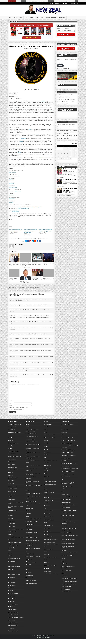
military (23, 238)
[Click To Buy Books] (31, 38)
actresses (21, 141)
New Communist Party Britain (50, 557)
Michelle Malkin (11, 526)
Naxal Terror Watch (12, 531)
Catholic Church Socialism (62, 103)
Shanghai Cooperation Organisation (69, 510)
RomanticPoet (11, 563)
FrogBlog (46, 454)
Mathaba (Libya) (47, 571)
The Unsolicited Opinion (13, 604)
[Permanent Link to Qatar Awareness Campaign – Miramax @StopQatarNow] (31, 68)
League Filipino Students (67, 486)
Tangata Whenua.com (48, 502)
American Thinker (12, 435)
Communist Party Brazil (49, 519)
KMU (63, 479)
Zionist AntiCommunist (13, 630)
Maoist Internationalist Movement (69, 553)
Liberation (46, 478)
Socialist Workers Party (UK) (50, 565)
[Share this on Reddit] (35, 241)
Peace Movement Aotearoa (49, 494)
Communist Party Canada (31, 433)
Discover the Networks (13, 477)
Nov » (61, 161)
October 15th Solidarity (49, 492)
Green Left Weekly (66, 457)
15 (64, 153)
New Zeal (11, 202)
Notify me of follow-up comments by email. (19, 407)
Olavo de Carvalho (12, 539)
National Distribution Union (50, 481)
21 (61, 156)
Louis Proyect (29, 513)
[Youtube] (74, 3)
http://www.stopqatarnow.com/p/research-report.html (30, 207)
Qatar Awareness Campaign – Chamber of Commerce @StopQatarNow (30, 231)
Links (63, 491)
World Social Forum (66, 589)
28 (61, 158)
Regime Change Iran (12, 555)
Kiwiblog (46, 429)
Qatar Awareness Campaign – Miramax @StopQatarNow (31, 46)
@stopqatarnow (15, 211)
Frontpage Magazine (12, 488)
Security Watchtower (12, 571)
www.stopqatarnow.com (23, 208)
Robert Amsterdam (12, 561)
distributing (23, 138)
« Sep (58, 161)
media (14, 238)
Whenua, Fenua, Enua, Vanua (68, 515)
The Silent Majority (12, 598)
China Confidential (12, 459)
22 (64, 156)
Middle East (20, 44)
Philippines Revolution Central (68, 504)
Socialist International (66, 570)
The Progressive (29, 569)
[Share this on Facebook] (28, 241)
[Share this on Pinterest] (30, 241)
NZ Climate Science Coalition (50, 437)
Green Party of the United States (33, 496)
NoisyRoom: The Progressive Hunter (16, 537)
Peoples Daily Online (66, 499)
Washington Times (13, 187)
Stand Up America (17, 191)
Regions (31, 17)
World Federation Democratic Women (70, 578)
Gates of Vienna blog (12, 491)
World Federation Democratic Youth (69, 581)
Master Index (62, 17)
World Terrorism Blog (12, 625)
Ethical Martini (47, 452)
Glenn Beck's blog (11, 494)
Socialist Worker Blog (48, 500)
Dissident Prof (11, 480)
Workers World (29, 577)
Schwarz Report (11, 569)
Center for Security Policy (14, 175)
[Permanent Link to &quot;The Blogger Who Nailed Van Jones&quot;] (48, 273)
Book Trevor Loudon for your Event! (49, 17)
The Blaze (10, 579)
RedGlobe (64, 561)
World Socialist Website (67, 591)
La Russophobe (11, 521)
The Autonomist (11, 577)
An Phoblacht (46, 534)
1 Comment (72, 180)
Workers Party (47, 513)
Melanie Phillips (11, 523)
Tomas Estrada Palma (12, 609)
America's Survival (12, 429)
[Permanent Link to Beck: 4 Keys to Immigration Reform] (25, 274)
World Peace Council (66, 586)
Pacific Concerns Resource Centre (69, 496)
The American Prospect (31, 561)
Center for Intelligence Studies (14, 456)
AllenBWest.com (12, 172)
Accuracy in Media (12, 427)
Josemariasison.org (66, 476)
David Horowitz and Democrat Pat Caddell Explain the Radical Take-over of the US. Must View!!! (67, 132)
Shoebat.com (11, 183)
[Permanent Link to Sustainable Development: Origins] (37, 257)
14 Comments (35, 48)
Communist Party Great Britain (50, 539)
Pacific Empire (47, 440)
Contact (16, 17)
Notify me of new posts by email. (17, 409)
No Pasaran (10, 534)
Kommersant (46, 551)
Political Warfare (11, 547)
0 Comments (72, 171)
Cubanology (10, 472)
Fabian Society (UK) (48, 549)
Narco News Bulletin (48, 525)
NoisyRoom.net (12, 198)
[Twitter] (69, 3)
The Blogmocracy (11, 582)
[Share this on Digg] (37, 241)
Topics (26, 17)
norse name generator (62, 130)
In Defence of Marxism (66, 532)
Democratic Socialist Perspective (69, 455)
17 (70, 153)
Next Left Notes (29, 529)
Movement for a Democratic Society (33, 518)
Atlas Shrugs (11, 179)
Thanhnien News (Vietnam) (67, 512)
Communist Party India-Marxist (68, 449)
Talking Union (29, 559)
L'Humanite (46, 554)
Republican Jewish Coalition (14, 558)
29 (64, 158)
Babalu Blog (10, 445)
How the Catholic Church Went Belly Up (65, 94)
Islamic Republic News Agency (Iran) (70, 468)
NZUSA (45, 489)
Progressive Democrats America (33, 540)
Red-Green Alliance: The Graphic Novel (65, 101)
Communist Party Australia (67, 437)
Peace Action (28, 535)
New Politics (28, 526)
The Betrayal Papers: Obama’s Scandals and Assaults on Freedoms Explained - (30, 333)
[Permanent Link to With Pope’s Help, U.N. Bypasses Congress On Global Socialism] (14, 257)
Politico (9, 550)
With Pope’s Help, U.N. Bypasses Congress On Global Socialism (14, 264)
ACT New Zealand (47, 424)
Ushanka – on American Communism (15, 617)
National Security (29, 238)
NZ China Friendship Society (50, 484)
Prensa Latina (47, 528)
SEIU (27, 551)
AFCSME (27, 424)
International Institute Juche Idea (69, 463)
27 (58, 158)
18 (73, 153)
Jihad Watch (11, 194)
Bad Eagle (10, 448)
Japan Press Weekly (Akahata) (68, 471)
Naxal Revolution (65, 494)
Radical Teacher (29, 545)
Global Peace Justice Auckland (50, 460)
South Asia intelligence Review (14, 574)
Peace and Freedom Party (31, 537)
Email (10, 403)
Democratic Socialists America (32, 441)
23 (67, 156)
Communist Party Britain (49, 536)
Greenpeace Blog (47, 465)
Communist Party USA (30, 439)
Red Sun (63, 558)
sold (16, 107)
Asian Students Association (67, 424)
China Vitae (64, 435)
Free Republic (11, 483)
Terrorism (45, 238)
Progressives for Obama (31, 543)
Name (10, 400)
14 (61, 153)
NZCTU (45, 486)
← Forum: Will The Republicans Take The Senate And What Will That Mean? (24, 287)
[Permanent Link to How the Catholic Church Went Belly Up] (59, 171)
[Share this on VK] (40, 241)
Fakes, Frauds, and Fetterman (63, 97)
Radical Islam (24, 44)
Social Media (64, 3)
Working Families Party (31, 580)
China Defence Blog (12, 461)
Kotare (45, 473)
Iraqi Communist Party (66, 465)
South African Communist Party (50, 574)
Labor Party (28, 510)
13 (58, 153)
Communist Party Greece (49, 542)
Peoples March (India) (66, 502)
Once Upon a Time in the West (14, 542)
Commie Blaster (11, 464)
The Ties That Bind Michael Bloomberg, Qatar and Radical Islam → (41, 288)
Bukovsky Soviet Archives (13, 451)
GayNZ (45, 457)
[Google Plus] (73, 3)
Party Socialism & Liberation (32, 532)
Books (51, 3)
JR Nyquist (10, 515)
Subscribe (57, 3)
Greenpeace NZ (47, 468)
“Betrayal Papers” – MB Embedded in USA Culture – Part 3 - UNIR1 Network (30, 305)
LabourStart (64, 550)
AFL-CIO (27, 427)
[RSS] (76, 3)
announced (42, 116)
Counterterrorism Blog (13, 469)
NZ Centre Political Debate (49, 435)
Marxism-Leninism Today (67, 555)
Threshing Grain (11, 606)
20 (58, 156)
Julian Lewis (10, 518)
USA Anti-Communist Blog (13, 614)
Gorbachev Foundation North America (34, 493)
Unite (45, 508)
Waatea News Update (48, 511)
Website (10, 405)
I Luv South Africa (11, 499)
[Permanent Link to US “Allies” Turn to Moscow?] (14, 273)
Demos (27, 488)
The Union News (11, 601)
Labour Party (46, 476)
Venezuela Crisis (11, 620)
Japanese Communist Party (68, 474)
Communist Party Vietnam (67, 452)
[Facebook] (71, 3)
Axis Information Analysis (13, 443)
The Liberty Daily (11, 585)
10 (70, 150)
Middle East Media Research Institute (16, 529)
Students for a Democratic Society (33, 556)
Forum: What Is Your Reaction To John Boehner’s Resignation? (37, 278)
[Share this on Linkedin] (33, 241)
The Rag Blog (28, 572)
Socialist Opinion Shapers (41, 44)
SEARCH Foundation (66, 507)
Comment (11, 386)
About (10, 17)
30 (67, 158)
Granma (45, 522)
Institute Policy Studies (31, 501)
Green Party (46, 462)
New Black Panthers (30, 524)
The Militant (28, 564)
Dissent (27, 490)
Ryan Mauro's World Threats (14, 566)
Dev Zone (46, 449)
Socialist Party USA (30, 553)
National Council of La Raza (31, 521)
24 (70, 156)
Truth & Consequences (13, 612)
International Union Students (68, 543)
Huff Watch (10, 496)
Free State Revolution (12, 485)
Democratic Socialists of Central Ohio (34, 485)
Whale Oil (46, 443)
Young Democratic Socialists (32, 583)
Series (37, 17)
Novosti (45, 559)
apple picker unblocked (62, 135)
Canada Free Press (12, 453)
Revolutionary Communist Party (33, 548)
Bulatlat (63, 427)
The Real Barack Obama (13, 593)
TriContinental (65, 575)
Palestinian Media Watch (13, 545)
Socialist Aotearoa (48, 497)
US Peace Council (29, 575)
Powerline (10, 553)
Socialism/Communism (31, 44)
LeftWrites (64, 488)
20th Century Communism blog (14, 424)
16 (67, 153)
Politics (35, 238)
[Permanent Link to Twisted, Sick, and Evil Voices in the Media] (59, 190)
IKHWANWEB (65, 460)
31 (70, 158)
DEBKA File (10, 475)
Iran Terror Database (12, 510)
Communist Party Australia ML (68, 440)
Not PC (45, 432)
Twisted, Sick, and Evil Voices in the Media (66, 99)
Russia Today (46, 562)
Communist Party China (67, 443)
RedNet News (65, 563)
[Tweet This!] (26, 241)
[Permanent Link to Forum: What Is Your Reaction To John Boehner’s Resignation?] (37, 272)
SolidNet (63, 573)
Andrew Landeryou (12, 437)
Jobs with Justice (29, 508)
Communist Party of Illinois (31, 436)
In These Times (29, 498)
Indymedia (46, 470)
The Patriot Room (11, 590)
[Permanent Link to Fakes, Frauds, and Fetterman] (59, 181)
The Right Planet (11, 596)
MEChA (27, 516)
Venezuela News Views (13, 622)
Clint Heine (46, 427)
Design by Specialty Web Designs (43, 637)
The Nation (28, 567)
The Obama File (11, 588)
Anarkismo (64, 525)
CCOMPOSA (64, 432)
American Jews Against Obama (14, 432)
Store (21, 17)
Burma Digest (65, 429)
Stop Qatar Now (16, 210)
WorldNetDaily (11, 628)
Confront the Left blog (12, 467)
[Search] (77, 3)
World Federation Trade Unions (68, 583)
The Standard (47, 505)
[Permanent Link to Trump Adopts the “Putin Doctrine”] (48, 257)
